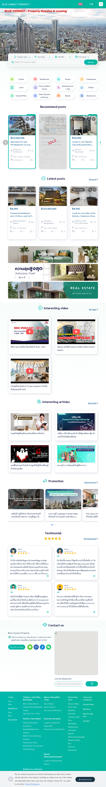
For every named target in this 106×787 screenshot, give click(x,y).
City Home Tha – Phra (31, 713)
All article (92, 403)
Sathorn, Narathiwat (32, 718)
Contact (86, 721)
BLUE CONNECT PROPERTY (16, 4)
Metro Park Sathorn (31, 703)
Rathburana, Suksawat (32, 769)
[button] (102, 35)
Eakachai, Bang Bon (52, 718)
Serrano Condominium (53, 710)
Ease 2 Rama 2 (50, 707)
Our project (12, 719)
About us (87, 709)
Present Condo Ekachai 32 (54, 729)
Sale (10, 701)
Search (91, 62)
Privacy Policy (88, 704)
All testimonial (90, 538)
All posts (92, 179)
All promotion (90, 482)
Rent (10, 704)
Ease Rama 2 (49, 703)
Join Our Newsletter (63, 678)
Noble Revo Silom (30, 742)
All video (92, 309)
